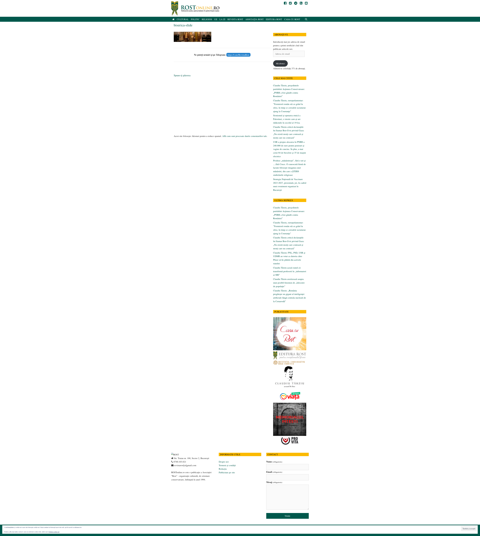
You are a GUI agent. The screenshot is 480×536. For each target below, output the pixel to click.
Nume (274, 461)
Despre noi (224, 461)
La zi (222, 19)
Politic (195, 19)
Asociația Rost (254, 19)
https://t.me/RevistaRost (238, 54)
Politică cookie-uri (54, 532)
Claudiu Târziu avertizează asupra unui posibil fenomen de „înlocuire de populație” (289, 283)
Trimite (287, 515)
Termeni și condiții (227, 465)
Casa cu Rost (292, 19)
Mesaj (274, 482)
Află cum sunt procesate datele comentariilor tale (244, 136)
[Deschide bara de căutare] (306, 19)
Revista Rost (235, 19)
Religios (207, 19)
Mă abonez (280, 63)
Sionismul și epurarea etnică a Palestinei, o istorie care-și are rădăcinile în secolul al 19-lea (286, 119)
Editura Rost (274, 19)
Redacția (223, 468)
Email (274, 472)
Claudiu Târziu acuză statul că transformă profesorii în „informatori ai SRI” (289, 271)
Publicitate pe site (227, 472)
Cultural (183, 19)
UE (215, 19)
